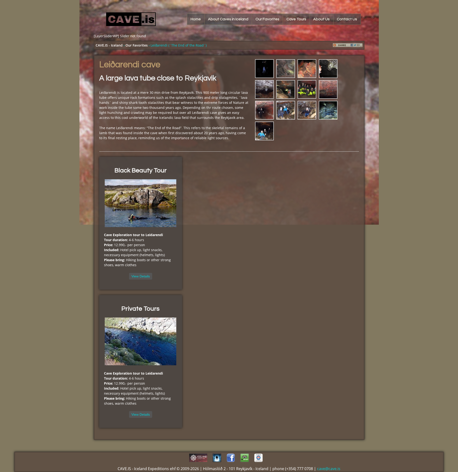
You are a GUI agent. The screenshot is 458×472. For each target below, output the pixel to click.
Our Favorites (267, 19)
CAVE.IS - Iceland (109, 45)
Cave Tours (296, 19)
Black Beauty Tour (140, 170)
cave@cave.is (328, 468)
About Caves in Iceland (228, 19)
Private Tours (140, 308)
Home (196, 19)
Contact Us (347, 19)
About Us (321, 19)
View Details (140, 276)
